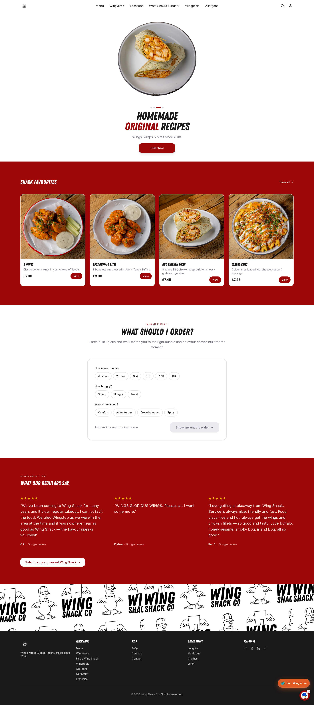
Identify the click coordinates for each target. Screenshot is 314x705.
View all (284, 182)
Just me (103, 376)
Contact (136, 658)
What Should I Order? (164, 6)
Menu (100, 6)
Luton (191, 663)
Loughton (193, 648)
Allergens (211, 6)
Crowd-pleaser (150, 412)
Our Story (82, 673)
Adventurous (124, 412)
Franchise (82, 678)
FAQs (135, 648)
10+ (174, 376)
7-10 (161, 376)
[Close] (304, 627)
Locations (136, 6)
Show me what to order (192, 427)
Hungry (118, 394)
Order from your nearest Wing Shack (51, 562)
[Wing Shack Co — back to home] (24, 6)
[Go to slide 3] (158, 107)
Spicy (171, 412)
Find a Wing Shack (87, 658)
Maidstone (194, 653)
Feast (134, 394)
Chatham (193, 658)
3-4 (135, 376)
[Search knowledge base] (282, 6)
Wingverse (117, 6)
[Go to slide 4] (163, 107)
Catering (137, 653)
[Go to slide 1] (151, 107)
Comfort (103, 412)
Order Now (157, 148)
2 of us (120, 376)
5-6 (148, 376)
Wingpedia (192, 6)
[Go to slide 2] (154, 107)
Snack (102, 394)
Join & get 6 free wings (277, 685)
